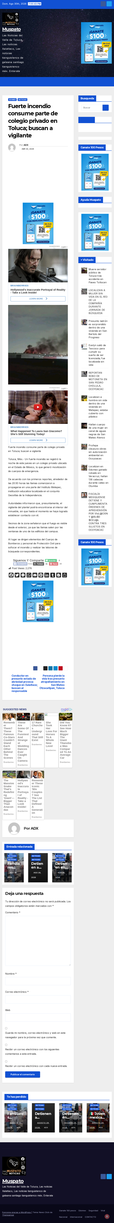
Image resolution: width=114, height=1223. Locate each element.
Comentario (12, 912)
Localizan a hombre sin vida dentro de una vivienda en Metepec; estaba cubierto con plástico (98, 406)
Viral (103, 1210)
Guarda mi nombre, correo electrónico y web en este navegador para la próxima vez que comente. (35, 1035)
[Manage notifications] (107, 1216)
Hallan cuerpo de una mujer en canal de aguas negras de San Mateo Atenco (98, 431)
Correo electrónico (17, 991)
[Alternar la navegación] (109, 81)
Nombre (11, 973)
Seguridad (93, 1210)
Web (7, 1010)
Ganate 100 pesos (67, 1210)
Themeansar (8, 1215)
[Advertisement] (38, 180)
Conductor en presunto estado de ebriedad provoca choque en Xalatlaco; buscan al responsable (25, 683)
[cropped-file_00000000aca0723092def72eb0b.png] (38, 263)
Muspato (11, 29)
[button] (103, 81)
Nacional (63, 1217)
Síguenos (87, 119)
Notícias (12, 860)
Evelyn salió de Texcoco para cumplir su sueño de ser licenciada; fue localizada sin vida (97, 355)
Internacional (76, 1217)
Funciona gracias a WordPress (16, 1212)
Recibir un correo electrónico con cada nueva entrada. (36, 1066)
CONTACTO (90, 1217)
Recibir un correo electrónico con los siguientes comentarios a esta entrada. (32, 1051)
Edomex (12, 100)
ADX (26, 145)
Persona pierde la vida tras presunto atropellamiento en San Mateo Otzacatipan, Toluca (51, 682)
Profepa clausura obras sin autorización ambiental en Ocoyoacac (98, 452)
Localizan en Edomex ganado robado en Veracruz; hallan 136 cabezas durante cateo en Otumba (98, 476)
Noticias (22, 100)
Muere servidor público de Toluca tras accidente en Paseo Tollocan (98, 276)
